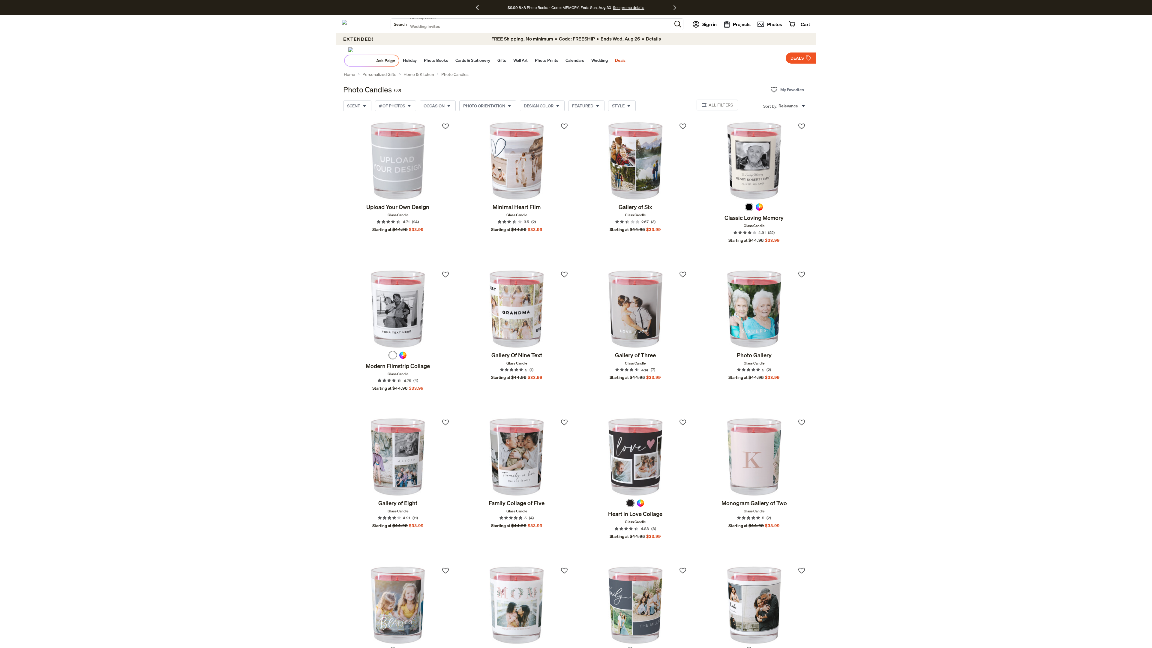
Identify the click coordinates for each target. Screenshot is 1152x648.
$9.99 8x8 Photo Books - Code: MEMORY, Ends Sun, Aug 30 (559, 7)
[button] (678, 24)
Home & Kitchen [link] (419, 74)
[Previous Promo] (479, 7)
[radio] (749, 207)
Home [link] (349, 74)
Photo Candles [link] (455, 74)
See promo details (628, 7)
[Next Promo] (675, 7)
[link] (398, 161)
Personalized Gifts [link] (379, 74)
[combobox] (531, 24)
